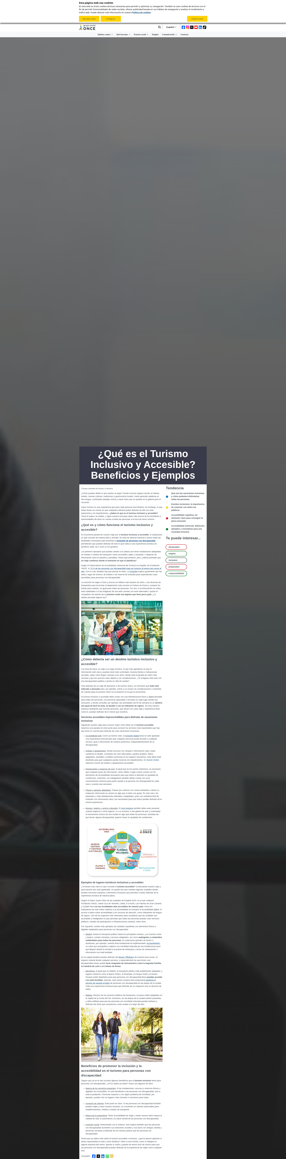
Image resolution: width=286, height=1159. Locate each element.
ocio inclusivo (127, 808)
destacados (174, 547)
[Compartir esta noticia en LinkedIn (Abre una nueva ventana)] (102, 1156)
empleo (172, 553)
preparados (174, 567)
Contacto (184, 34)
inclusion (173, 560)
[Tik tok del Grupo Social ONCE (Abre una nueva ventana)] (204, 27)
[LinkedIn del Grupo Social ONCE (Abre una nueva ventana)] (200, 27)
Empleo (155, 34)
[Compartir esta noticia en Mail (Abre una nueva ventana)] (111, 1156)
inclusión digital (132, 736)
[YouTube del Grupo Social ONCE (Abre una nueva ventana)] (196, 27)
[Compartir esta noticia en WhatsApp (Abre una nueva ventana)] (107, 1156)
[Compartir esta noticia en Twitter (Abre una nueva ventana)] (98, 1156)
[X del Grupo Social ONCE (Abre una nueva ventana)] (191, 27)
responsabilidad (176, 573)
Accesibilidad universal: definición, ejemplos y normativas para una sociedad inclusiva (188, 529)
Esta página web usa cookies (96, 3)
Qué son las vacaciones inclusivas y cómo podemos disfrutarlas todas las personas (187, 496)
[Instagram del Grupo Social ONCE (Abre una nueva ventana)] (187, 27)
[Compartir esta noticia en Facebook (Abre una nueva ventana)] (94, 1156)
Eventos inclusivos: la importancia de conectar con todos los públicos (187, 507)
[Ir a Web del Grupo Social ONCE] (87, 27)
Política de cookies (141, 12)
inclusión (134, 571)
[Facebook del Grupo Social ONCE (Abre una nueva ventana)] (183, 27)
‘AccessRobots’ (153, 943)
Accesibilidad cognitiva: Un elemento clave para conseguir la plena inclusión (187, 518)
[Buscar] (159, 27)
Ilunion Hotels (153, 760)
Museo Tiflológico (126, 957)
